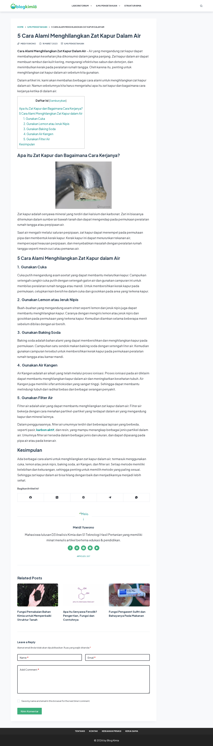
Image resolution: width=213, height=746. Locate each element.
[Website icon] (76, 547)
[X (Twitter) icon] (83, 547)
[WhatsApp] (136, 497)
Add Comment (29, 669)
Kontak (93, 731)
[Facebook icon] (70, 547)
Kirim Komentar (29, 711)
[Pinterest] (83, 497)
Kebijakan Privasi (111, 731)
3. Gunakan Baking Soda (39, 129)
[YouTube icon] (96, 547)
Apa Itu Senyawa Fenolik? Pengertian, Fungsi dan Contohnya (80, 615)
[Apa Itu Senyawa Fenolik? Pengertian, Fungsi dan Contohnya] (83, 595)
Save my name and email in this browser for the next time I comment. (55, 701)
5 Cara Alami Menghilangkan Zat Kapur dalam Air (50, 113)
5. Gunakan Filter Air (36, 139)
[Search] (201, 6)
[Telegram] (110, 497)
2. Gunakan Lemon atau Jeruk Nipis (46, 124)
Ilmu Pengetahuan (106, 5)
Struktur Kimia (132, 5)
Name (24, 657)
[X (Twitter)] (57, 497)
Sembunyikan (58, 100)
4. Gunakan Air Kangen (38, 134)
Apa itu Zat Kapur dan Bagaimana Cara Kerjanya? (51, 108)
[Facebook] (30, 497)
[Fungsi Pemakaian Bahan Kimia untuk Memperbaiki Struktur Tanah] (37, 595)
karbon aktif (45, 430)
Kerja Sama (131, 731)
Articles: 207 (83, 556)
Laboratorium (80, 5)
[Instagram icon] (90, 547)
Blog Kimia (113, 740)
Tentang (80, 731)
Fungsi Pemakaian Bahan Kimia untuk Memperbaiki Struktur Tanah (34, 615)
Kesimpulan (27, 144)
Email (92, 657)
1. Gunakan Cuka (34, 118)
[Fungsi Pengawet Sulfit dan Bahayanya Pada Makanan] (129, 595)
